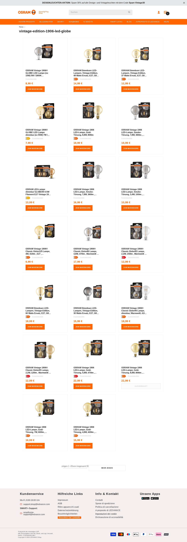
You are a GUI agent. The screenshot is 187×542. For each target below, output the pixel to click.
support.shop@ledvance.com (36, 504)
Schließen (184, 3)
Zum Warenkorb (35, 89)
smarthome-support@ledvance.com (34, 513)
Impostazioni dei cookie (106, 514)
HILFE (166, 22)
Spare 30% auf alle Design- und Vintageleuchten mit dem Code (93, 3)
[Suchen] (100, 12)
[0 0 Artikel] (165, 12)
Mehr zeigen (107, 468)
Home (21, 27)
